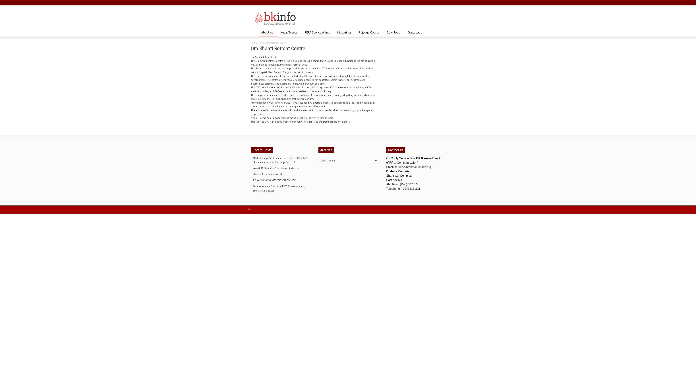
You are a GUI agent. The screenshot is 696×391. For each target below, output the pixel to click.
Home (254, 43)
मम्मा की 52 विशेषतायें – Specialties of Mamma (276, 168)
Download (392, 34)
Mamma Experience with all (268, 174)
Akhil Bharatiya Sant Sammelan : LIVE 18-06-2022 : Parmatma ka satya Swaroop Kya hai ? (280, 160)
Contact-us (414, 32)
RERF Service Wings (316, 34)
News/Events (287, 34)
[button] (441, 32)
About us (266, 34)
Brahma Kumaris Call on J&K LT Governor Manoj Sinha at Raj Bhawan (279, 188)
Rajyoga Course (368, 34)
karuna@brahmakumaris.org (412, 167)
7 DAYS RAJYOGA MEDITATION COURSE (274, 180)
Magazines (343, 34)
